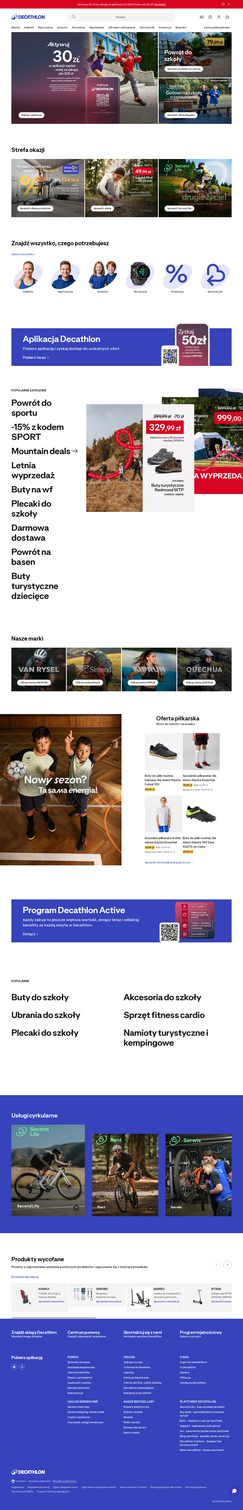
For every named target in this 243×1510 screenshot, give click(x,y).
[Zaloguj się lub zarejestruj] (219, 17)
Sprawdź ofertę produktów (35, 208)
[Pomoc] (210, 17)
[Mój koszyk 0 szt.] (227, 17)
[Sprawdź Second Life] (195, 188)
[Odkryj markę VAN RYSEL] (38, 669)
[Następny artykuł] (227, 1265)
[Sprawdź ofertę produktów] (47, 188)
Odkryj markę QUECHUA (199, 682)
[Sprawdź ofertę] (121, 188)
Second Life (215, 291)
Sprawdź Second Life (179, 208)
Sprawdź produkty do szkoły (183, 69)
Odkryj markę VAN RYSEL (34, 682)
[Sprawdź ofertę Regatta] (195, 101)
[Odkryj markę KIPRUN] (149, 669)
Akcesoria (140, 291)
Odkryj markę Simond (87, 682)
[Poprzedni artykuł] (216, 1265)
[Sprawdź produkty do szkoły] (195, 55)
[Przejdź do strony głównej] (28, 17)
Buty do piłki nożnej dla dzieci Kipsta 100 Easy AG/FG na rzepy (199, 842)
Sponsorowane (218, 80)
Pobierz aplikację (31, 115)
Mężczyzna (65, 291)
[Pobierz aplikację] (84, 78)
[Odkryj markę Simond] (94, 669)
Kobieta (28, 291)
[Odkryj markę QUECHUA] (204, 669)
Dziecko (102, 291)
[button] (211, 789)
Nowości (181, 27)
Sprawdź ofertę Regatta (181, 115)
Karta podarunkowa (216, 27)
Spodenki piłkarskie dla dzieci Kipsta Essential (199, 778)
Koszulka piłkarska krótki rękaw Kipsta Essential (163, 840)
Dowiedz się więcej (25, 1277)
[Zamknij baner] (229, 4)
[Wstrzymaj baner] (223, 4)
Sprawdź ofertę (102, 208)
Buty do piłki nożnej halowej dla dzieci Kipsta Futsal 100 (163, 780)
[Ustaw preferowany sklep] (201, 17)
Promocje (165, 27)
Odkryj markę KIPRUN (143, 682)
